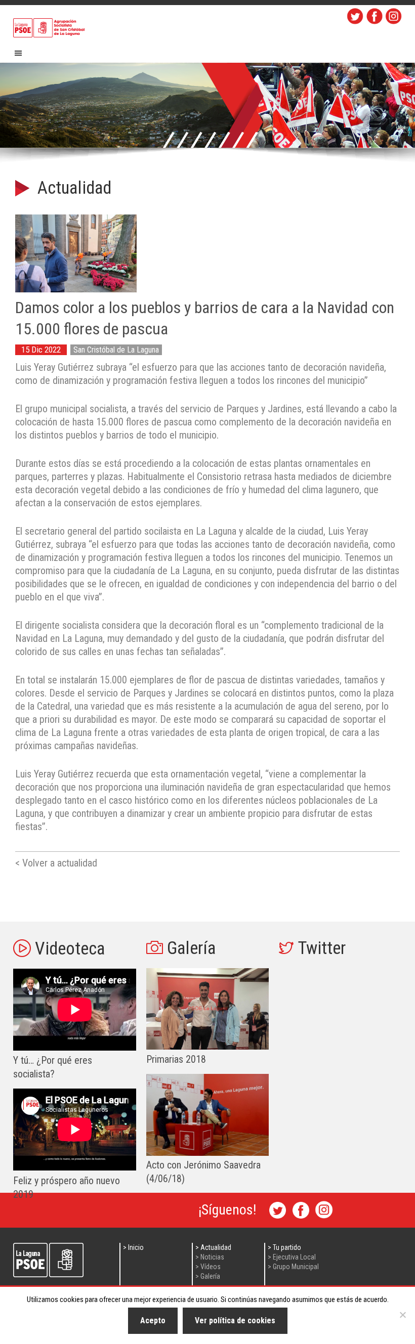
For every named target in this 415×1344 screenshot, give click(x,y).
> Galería (207, 1276)
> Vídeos (208, 1267)
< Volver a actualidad (56, 863)
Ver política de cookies (235, 1320)
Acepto (152, 1320)
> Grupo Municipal (293, 1267)
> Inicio (133, 1247)
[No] (402, 1315)
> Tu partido (284, 1247)
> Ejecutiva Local (292, 1257)
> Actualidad (213, 1247)
